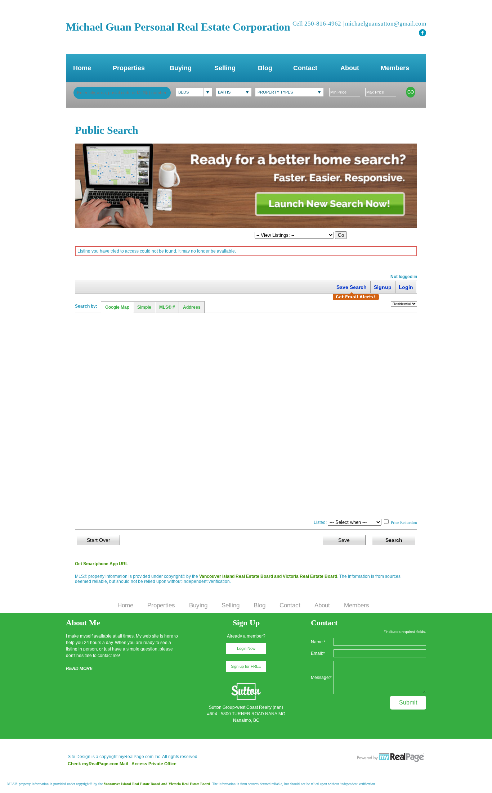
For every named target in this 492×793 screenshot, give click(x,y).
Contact (305, 68)
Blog (265, 68)
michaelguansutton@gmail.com (385, 23)
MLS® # (167, 307)
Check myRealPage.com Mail (98, 763)
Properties (129, 68)
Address (192, 307)
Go (410, 92)
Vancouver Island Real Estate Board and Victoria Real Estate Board (268, 576)
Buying (181, 68)
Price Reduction (403, 522)
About (349, 68)
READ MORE (79, 668)
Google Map (117, 307)
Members (395, 68)
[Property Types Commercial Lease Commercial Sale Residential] (289, 92)
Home (82, 68)
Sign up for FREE (246, 666)
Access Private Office (153, 763)
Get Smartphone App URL (101, 563)
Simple (144, 307)
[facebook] (422, 32)
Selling (225, 68)
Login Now (246, 648)
